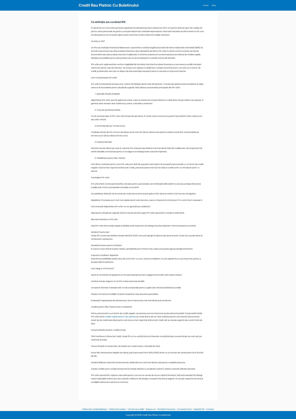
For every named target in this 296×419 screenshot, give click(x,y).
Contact (210, 409)
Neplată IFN (199, 409)
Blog (214, 5)
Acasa (205, 5)
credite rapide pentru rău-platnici (120, 316)
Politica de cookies (117, 409)
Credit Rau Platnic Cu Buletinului (109, 5)
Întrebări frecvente (166, 409)
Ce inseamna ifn (184, 409)
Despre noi (151, 409)
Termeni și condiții (136, 409)
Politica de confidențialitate (94, 409)
